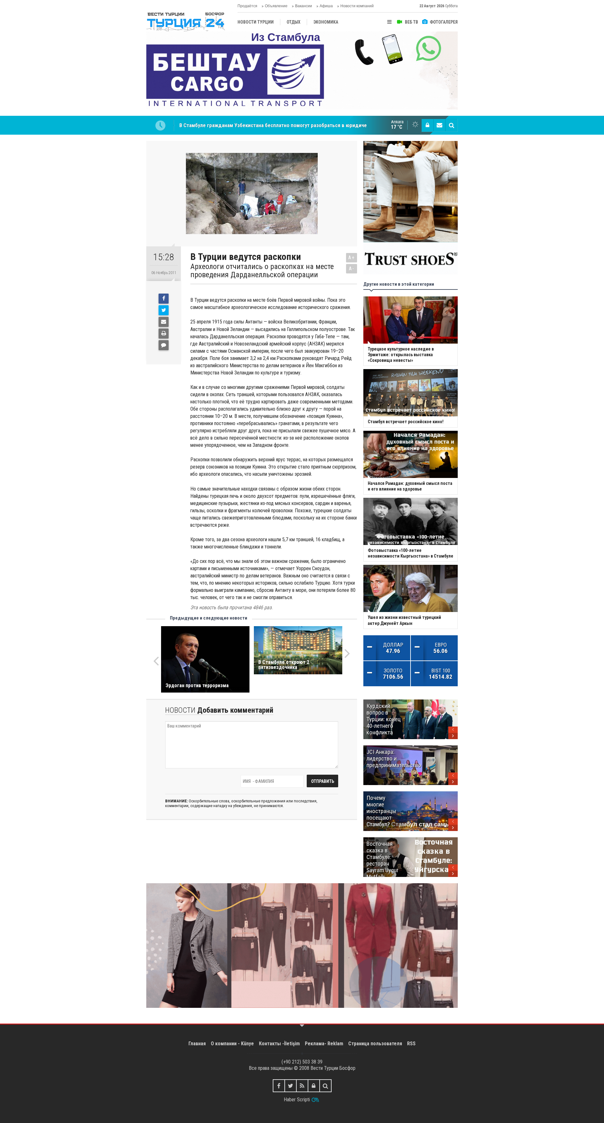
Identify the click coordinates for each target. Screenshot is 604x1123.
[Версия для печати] (164, 333)
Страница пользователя (375, 1044)
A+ (351, 258)
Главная (197, 1044)
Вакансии (303, 6)
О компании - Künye (232, 1044)
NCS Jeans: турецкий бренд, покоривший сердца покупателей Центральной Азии (274, 125)
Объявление (276, 6)
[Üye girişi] (427, 125)
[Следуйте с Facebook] (279, 1086)
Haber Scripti (297, 1100)
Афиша (326, 6)
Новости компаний (357, 6)
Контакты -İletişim (279, 1044)
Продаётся (247, 6)
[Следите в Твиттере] (290, 1086)
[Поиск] (451, 125)
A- (352, 269)
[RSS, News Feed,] (302, 1086)
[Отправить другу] (164, 322)
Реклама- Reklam (324, 1044)
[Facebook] (164, 299)
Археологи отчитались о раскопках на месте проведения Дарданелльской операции (262, 270)
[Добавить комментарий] (164, 345)
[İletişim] (439, 125)
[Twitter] (164, 310)
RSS (411, 1044)
